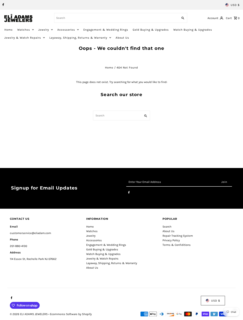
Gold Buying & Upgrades (151, 29)
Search (167, 226)
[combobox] (116, 18)
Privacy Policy (171, 240)
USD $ (235, 5)
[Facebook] (3, 5)
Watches (23, 29)
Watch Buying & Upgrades (192, 29)
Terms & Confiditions (177, 245)
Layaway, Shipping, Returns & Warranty (78, 37)
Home (8, 29)
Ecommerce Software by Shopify (71, 314)
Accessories (66, 29)
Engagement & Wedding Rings (105, 29)
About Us (122, 37)
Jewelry (43, 29)
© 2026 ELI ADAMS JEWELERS (29, 314)
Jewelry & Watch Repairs (22, 37)
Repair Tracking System (178, 235)
